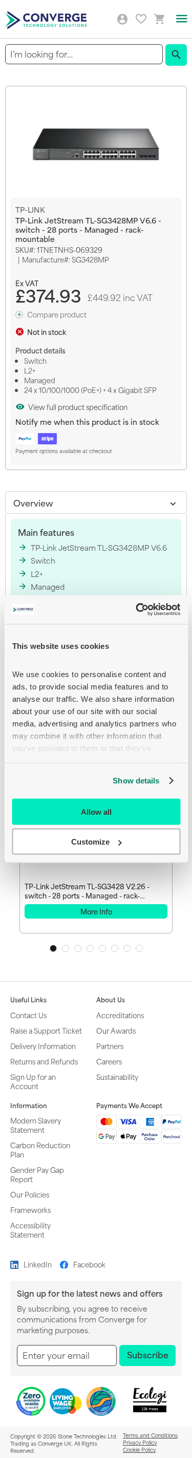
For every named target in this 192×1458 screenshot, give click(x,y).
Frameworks (30, 1209)
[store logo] (47, 19)
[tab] (96, 502)
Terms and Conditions (150, 1435)
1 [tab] (53, 948)
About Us (110, 999)
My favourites (141, 19)
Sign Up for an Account (33, 1081)
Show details (136, 780)
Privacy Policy (140, 1442)
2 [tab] (65, 948)
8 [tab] (139, 948)
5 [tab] (102, 948)
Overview (33, 502)
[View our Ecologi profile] (149, 1399)
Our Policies (29, 1194)
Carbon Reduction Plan (40, 1149)
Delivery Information (43, 1045)
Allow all (96, 811)
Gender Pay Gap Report (37, 1174)
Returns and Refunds (44, 1061)
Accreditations (120, 1015)
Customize (90, 841)
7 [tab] (127, 948)
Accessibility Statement (30, 1230)
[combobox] (84, 54)
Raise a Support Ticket (46, 1030)
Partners (109, 1045)
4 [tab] (90, 948)
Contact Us (28, 1015)
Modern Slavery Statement (35, 1125)
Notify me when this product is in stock (87, 421)
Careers (109, 1061)
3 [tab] (77, 948)
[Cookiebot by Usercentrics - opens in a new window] (136, 609)
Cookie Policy (139, 1449)
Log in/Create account (122, 19)
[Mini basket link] (160, 19)
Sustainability (117, 1076)
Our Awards (116, 1030)
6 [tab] (114, 948)
